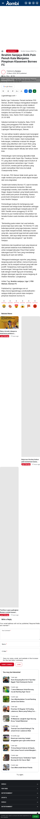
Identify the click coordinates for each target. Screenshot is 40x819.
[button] (29, 3)
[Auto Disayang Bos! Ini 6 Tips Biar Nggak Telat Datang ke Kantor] (20, 680)
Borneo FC (12, 284)
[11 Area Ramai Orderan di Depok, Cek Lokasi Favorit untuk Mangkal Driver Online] (20, 748)
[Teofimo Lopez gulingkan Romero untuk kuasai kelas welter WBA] (9, 541)
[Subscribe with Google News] (7, 86)
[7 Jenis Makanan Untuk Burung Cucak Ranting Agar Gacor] (20, 689)
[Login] (33, 3)
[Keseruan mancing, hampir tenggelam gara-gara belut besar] (20, 738)
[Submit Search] (25, 3)
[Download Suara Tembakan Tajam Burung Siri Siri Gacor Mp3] (20, 758)
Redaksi (18, 71)
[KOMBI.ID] (12, 3)
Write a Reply (6, 619)
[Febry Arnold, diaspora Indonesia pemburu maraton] (9, 390)
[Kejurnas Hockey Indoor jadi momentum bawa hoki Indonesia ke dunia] (30, 390)
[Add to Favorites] (8, 91)
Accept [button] (36, 816)
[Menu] (2, 3)
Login (19, 664)
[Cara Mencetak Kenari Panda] (20, 767)
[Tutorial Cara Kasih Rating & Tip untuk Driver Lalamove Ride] (20, 728)
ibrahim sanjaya (17, 281)
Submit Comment (7, 664)
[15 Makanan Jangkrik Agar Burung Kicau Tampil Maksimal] (20, 719)
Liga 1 (27, 281)
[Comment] (13, 91)
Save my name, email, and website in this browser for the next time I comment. (20, 659)
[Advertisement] (20, 27)
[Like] (3, 91)
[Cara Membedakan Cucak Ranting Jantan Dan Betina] (20, 699)
